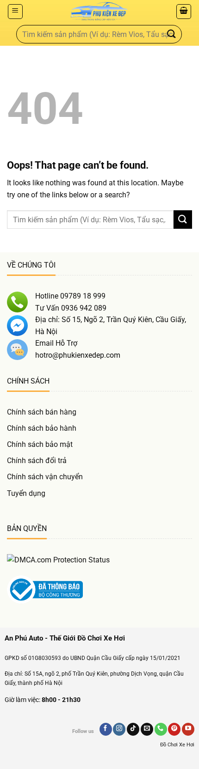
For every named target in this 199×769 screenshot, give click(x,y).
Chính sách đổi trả (37, 460)
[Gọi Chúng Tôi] (161, 729)
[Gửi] (171, 34)
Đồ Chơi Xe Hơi (177, 745)
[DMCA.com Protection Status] (58, 559)
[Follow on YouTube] (188, 729)
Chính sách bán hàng (41, 412)
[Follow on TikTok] (133, 729)
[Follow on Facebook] (106, 729)
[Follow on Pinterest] (174, 729)
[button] (15, 11)
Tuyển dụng (26, 493)
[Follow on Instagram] (119, 729)
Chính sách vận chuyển (45, 476)
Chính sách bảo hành (41, 428)
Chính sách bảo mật (40, 444)
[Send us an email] (147, 729)
